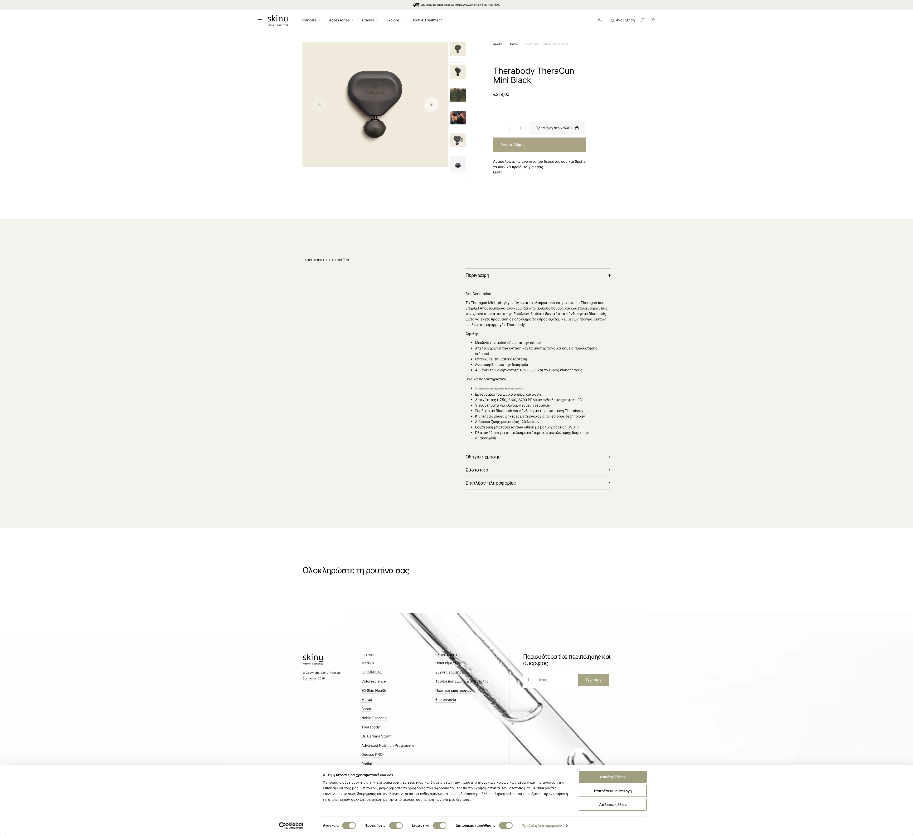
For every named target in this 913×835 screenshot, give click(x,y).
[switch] (396, 825)
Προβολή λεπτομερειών (542, 826)
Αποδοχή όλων (613, 777)
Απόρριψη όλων (612, 805)
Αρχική (498, 44)
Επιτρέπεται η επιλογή (613, 791)
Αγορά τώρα (512, 144)
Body (513, 44)
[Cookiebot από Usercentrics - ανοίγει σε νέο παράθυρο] (291, 825)
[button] (623, 20)
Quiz (498, 172)
